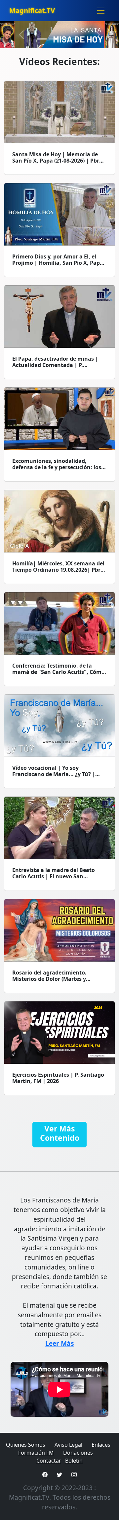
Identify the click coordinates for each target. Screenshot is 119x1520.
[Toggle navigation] (101, 10)
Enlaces (101, 1444)
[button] (21, 34)
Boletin (74, 1460)
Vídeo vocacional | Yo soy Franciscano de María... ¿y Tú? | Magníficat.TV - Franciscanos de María (53, 777)
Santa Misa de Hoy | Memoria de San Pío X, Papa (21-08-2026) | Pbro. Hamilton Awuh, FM (58, 161)
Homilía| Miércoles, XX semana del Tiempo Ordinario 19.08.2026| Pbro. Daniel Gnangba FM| (58, 570)
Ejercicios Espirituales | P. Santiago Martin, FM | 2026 (58, 1078)
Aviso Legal (68, 1444)
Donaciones (78, 1452)
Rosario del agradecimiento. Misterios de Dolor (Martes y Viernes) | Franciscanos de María (55, 979)
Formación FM (36, 1452)
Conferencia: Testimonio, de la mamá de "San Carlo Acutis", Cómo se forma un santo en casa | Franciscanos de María (58, 675)
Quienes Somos (25, 1444)
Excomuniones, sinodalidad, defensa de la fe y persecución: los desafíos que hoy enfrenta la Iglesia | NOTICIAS (59, 470)
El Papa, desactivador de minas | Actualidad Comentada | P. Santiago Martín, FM (55, 365)
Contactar (48, 1460)
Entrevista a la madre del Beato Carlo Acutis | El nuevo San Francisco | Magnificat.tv (53, 876)
